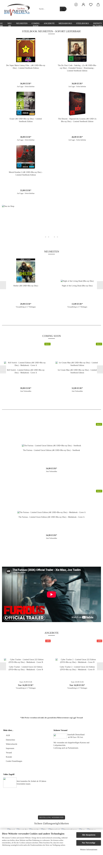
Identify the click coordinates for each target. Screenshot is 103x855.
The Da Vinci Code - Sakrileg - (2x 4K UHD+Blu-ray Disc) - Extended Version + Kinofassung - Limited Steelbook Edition (77, 68)
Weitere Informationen (88, 850)
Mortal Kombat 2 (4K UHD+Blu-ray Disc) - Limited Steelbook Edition (26, 173)
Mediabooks (65, 23)
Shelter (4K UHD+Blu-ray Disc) (25, 286)
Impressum (10, 748)
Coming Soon (36, 24)
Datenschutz (10, 740)
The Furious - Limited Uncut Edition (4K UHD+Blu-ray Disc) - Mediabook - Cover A (51, 517)
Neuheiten (21, 23)
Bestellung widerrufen (51, 817)
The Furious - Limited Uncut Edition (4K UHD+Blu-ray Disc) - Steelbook (51, 450)
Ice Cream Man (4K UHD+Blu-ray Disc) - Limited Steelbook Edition (77, 371)
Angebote (49, 23)
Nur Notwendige (88, 843)
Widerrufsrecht (11, 744)
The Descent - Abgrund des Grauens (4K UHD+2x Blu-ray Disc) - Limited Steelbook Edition (77, 120)
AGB (8, 735)
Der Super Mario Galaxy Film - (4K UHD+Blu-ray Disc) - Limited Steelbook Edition (25, 66)
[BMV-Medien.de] (18, 10)
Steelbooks (82, 23)
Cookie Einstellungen (14, 761)
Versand (80, 718)
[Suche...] (63, 9)
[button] (83, 4)
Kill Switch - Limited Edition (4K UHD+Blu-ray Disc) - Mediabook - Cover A (26, 371)
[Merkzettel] (90, 4)
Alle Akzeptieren (88, 835)
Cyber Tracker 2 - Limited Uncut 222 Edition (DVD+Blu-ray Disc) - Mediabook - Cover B (77, 668)
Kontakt (9, 757)
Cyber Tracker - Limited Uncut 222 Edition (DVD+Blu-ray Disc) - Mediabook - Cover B (26, 668)
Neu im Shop (9, 24)
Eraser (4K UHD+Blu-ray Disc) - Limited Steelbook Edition (26, 120)
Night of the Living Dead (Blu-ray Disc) (77, 286)
